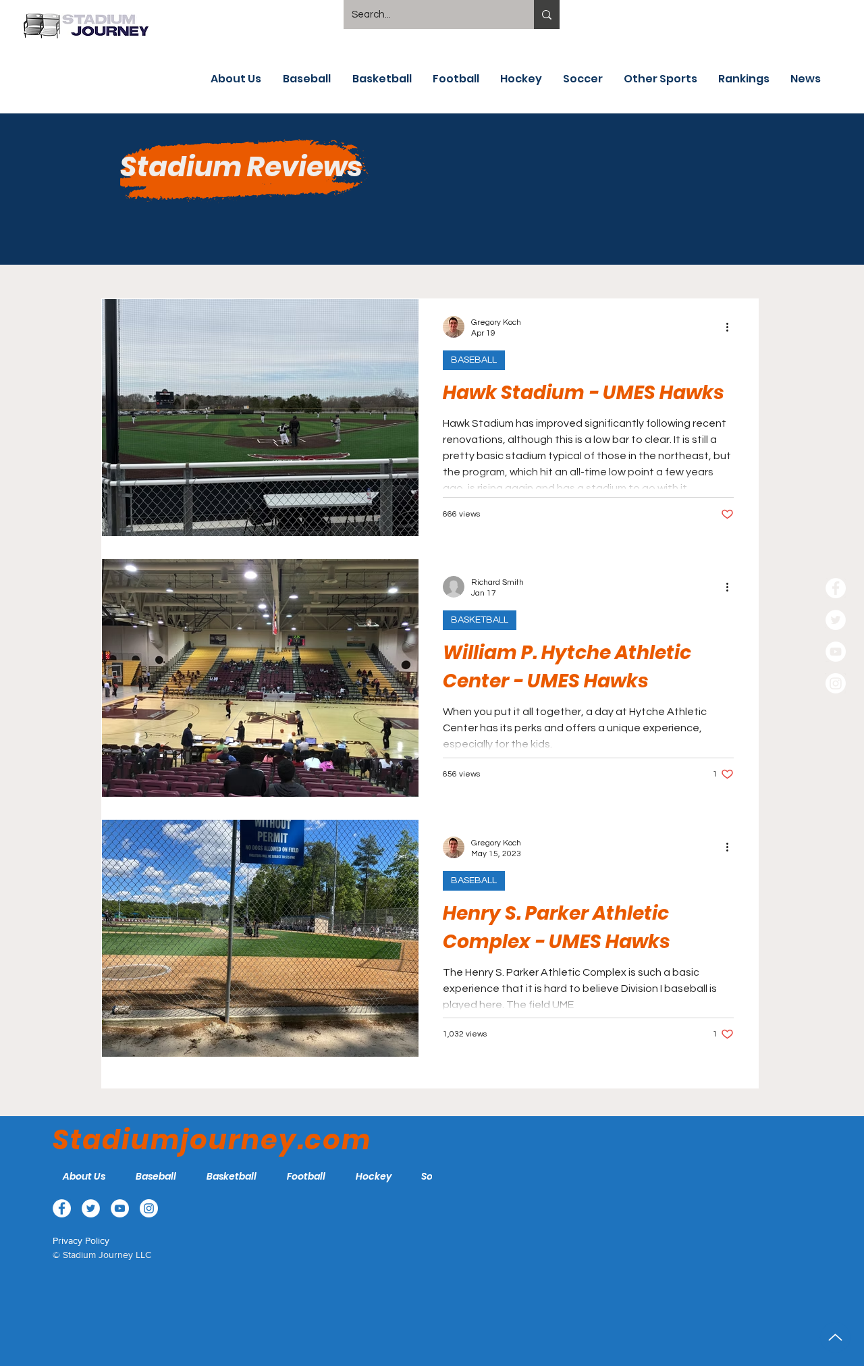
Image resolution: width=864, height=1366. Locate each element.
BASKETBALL (479, 620)
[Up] (835, 1337)
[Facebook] (836, 588)
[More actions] (732, 327)
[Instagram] (836, 683)
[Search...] (547, 14)
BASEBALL (474, 360)
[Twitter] (836, 620)
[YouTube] (836, 651)
